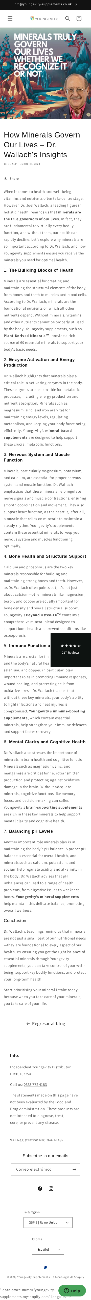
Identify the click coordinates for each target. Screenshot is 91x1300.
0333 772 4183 (35, 1084)
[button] (10, 18)
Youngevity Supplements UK (35, 1277)
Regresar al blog (48, 1023)
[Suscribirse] (74, 1169)
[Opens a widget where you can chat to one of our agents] (72, 1291)
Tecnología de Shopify (69, 1277)
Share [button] (14, 178)
